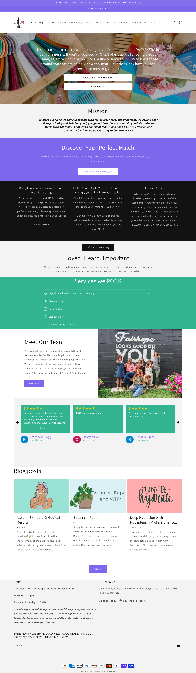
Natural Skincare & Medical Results (38, 520)
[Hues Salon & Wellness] (24, 439)
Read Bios (34, 383)
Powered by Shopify (109, 672)
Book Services (98, 86)
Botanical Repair (86, 517)
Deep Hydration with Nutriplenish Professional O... (153, 520)
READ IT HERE (41, 224)
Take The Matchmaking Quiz (98, 171)
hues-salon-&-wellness (93, 672)
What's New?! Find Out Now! (98, 77)
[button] (100, 22)
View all (98, 568)
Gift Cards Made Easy (98, 247)
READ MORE (98, 228)
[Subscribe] (65, 645)
